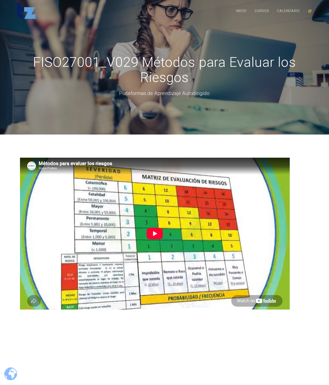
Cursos (262, 11)
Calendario (288, 11)
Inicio (241, 11)
